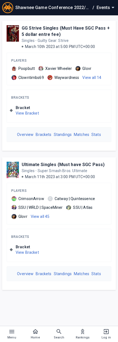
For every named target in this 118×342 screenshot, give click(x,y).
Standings (63, 134)
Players (19, 60)
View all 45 (40, 216)
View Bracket (27, 113)
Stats (96, 134)
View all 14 (91, 77)
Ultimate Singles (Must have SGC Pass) (63, 164)
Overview (25, 134)
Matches (81, 134)
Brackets (20, 97)
